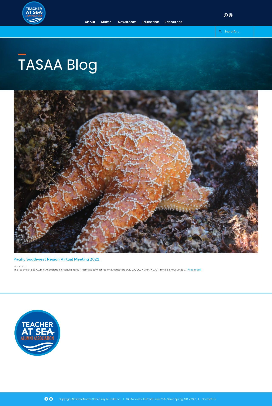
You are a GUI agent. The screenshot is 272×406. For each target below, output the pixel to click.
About (90, 22)
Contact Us (209, 399)
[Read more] (194, 269)
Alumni (106, 22)
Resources (173, 22)
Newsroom (127, 22)
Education (150, 22)
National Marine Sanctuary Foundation (96, 399)
